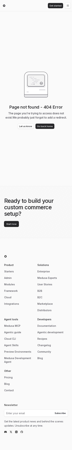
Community (44, 351)
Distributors (44, 310)
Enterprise (43, 271)
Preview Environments (17, 351)
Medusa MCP (12, 325)
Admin (8, 277)
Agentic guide (12, 332)
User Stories (44, 284)
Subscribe (60, 413)
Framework (11, 290)
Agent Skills (11, 345)
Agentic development (50, 332)
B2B (39, 290)
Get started (55, 5)
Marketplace (45, 303)
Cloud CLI (10, 338)
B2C (39, 297)
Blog (40, 358)
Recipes (42, 338)
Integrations (11, 303)
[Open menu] (68, 5)
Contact (9, 390)
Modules (9, 284)
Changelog (44, 345)
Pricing (8, 377)
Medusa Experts (47, 277)
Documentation (46, 325)
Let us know (25, 126)
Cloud (7, 297)
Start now (11, 224)
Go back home (45, 126)
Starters (9, 271)
